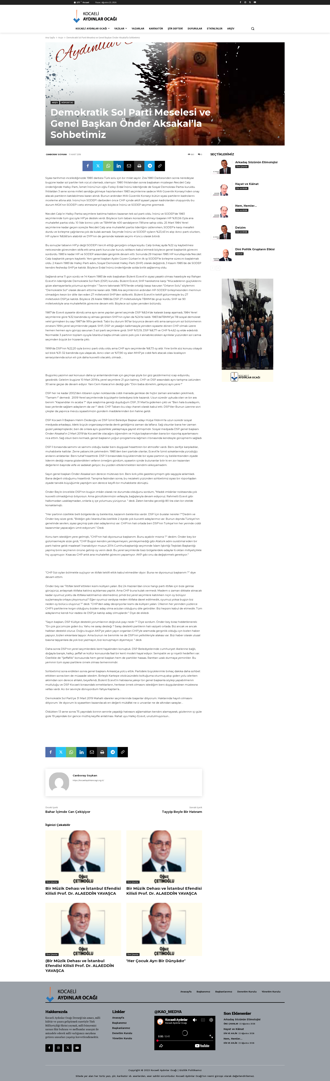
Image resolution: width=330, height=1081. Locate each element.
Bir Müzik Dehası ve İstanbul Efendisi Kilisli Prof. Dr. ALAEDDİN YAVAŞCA (83, 891)
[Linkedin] (118, 166)
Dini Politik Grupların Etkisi (255, 249)
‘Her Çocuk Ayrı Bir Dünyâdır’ (155, 961)
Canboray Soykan (56, 154)
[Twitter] (250, 2)
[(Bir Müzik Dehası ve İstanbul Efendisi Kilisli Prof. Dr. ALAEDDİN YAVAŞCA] (83, 929)
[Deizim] (221, 233)
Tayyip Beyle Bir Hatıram (182, 812)
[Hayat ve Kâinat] (221, 189)
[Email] (129, 166)
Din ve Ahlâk (241, 188)
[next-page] (218, 268)
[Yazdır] (139, 166)
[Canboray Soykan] (59, 782)
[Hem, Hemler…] (221, 211)
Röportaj (67, 102)
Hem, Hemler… (246, 205)
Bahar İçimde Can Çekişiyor (67, 812)
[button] (253, 28)
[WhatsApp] (108, 166)
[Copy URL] (160, 166)
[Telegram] (149, 166)
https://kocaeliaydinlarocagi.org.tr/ (88, 780)
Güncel (239, 253)
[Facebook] (241, 2)
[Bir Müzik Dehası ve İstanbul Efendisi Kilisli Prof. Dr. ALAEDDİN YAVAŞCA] (83, 857)
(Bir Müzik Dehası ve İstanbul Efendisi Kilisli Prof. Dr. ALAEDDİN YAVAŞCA (79, 966)
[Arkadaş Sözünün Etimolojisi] (221, 167)
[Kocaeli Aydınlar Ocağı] (100, 16)
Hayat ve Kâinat (246, 184)
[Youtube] (255, 2)
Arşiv (60, 37)
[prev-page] (212, 268)
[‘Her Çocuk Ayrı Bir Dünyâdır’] (164, 929)
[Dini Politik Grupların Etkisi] (221, 254)
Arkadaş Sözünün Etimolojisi (256, 162)
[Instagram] (245, 2)
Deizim (240, 227)
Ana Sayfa (50, 37)
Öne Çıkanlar (52, 882)
